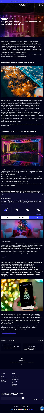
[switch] (16, 210)
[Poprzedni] (1, 1)
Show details (38, 214)
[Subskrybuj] (23, 398)
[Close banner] (42, 194)
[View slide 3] (22, 364)
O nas (2, 376)
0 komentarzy (41, 340)
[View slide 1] (20, 364)
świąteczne (10, 181)
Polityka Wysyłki (15, 381)
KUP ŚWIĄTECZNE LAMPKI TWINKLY (8, 332)
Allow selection (22, 217)
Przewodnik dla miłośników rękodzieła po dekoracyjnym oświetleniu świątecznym (30, 348)
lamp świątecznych (30, 100)
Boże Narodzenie (4, 18)
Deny (8, 217)
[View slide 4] (24, 364)
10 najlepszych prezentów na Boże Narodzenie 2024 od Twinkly (11, 347)
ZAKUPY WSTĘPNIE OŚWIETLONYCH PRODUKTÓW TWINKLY (14, 246)
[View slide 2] (21, 364)
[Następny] (42, 1)
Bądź (3, 256)
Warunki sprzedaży (15, 379)
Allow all (36, 217)
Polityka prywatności (15, 376)
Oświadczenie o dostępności (14, 385)
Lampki (6, 181)
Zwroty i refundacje (15, 382)
